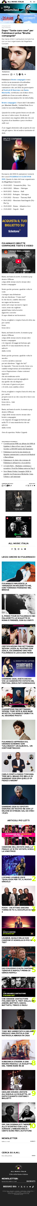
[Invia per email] (25, 74)
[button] (22, 74)
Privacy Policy (30, 1191)
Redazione (6, 72)
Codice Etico (23, 1191)
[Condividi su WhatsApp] (11, 74)
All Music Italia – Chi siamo (8, 1191)
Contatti (17, 1191)
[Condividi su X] (17, 74)
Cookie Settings (26, 1192)
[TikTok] (33, 1187)
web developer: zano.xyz (18, 1194)
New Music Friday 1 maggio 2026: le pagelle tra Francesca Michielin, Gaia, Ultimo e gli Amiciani (18, 474)
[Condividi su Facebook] (14, 74)
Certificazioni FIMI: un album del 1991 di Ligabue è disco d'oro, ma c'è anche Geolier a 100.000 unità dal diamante (19, 446)
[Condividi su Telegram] (20, 74)
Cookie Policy (10, 1192)
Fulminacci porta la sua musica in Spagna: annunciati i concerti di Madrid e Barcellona (19, 454)
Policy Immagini (18, 1192)
